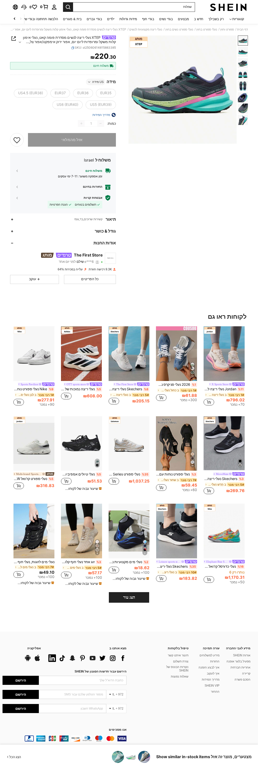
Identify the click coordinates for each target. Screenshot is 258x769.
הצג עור (129, 597)
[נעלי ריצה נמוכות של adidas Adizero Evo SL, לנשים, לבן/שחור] (81, 353)
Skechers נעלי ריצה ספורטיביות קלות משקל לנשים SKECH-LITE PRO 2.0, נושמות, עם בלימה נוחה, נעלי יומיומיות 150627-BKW (176, 566)
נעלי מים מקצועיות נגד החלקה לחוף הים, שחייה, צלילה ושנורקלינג (129, 562)
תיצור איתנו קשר (178, 655)
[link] (44, 7)
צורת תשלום (180, 661)
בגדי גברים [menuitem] (94, 19)
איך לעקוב (213, 673)
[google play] (27, 660)
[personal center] (54, 7)
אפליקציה (34, 648)
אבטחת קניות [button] (93, 198)
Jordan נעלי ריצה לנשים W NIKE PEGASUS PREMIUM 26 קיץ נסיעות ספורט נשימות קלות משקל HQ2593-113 (224, 389)
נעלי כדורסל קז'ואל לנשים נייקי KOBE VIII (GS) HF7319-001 (224, 566)
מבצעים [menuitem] (183, 19)
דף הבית (242, 29)
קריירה (246, 673)
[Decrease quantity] (100, 123)
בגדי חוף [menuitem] (148, 19)
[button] (24, 7)
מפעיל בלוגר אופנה (238, 661)
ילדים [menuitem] (110, 19)
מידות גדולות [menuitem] (128, 19)
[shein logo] (228, 7)
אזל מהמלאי (71, 140)
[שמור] (17, 140)
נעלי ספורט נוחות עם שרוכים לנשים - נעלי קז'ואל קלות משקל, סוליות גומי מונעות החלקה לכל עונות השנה (176, 474)
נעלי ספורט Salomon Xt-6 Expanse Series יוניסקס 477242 (129, 474)
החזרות (214, 661)
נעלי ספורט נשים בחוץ (179, 29)
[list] (86, 658)
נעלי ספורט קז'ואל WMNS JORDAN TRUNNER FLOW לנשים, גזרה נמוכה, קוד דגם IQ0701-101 (33, 479)
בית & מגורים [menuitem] (72, 19)
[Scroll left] (20, 19)
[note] (82, 488)
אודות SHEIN (241, 655)
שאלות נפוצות (179, 676)
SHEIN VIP (212, 685)
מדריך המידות (210, 679)
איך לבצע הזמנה (209, 667)
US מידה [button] (98, 82)
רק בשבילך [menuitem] (216, 19)
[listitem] (224, 367)
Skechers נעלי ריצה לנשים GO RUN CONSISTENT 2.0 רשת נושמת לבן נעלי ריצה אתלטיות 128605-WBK (129, 389)
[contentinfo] (64, 738)
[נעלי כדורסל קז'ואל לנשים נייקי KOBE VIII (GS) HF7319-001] (224, 531)
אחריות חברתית (240, 667)
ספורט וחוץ (227, 29)
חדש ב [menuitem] (198, 19)
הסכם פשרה (242, 679)
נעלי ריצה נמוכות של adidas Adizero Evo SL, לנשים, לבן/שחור (81, 389)
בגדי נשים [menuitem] (166, 19)
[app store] (37, 660)
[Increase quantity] (81, 123)
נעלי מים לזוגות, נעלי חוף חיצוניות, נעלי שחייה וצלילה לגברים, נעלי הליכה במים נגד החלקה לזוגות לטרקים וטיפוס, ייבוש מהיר (33, 562)
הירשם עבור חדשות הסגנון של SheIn (100, 671)
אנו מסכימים (117, 729)
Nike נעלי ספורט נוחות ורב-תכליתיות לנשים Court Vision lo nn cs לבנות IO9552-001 (33, 389)
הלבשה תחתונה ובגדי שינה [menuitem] (39, 19)
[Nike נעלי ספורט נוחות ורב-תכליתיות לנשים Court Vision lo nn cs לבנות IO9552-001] (33, 353)
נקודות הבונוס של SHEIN (177, 668)
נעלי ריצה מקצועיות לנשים (145, 29)
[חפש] (68, 7)
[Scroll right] (14, 19)
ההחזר (215, 691)
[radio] (106, 93)
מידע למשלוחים (209, 655)
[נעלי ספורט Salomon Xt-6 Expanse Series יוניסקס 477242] (129, 443)
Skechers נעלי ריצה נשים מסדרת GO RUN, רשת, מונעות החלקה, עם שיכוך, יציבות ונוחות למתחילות (224, 479)
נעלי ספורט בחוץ (206, 29)
